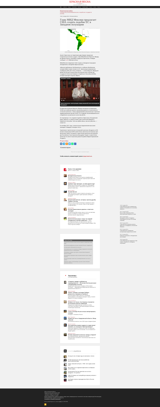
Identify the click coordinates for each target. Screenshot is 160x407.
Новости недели (71, 182)
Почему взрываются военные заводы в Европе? (82, 335)
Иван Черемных (71, 317)
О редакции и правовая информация (52, 399)
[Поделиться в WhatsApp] (72, 144)
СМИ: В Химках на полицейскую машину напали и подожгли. (82, 376)
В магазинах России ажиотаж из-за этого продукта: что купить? (79, 372)
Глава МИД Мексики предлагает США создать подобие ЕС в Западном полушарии (128, 242)
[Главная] (80, 3)
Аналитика (74, 7)
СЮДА (60, 401)
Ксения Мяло (71, 208)
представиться (87, 156)
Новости (65, 7)
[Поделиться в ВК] (61, 144)
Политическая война (66, 11)
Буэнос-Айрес (64, 140)
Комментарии (85, 7)
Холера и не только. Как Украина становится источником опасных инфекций (81, 302)
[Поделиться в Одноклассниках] (67, 144)
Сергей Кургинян (72, 174)
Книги (95, 7)
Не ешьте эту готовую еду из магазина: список (81, 356)
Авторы (79, 7)
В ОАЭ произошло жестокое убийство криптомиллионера (78, 360)
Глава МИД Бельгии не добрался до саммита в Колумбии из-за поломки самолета (128, 208)
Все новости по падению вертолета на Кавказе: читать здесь (81, 368)
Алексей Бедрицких (72, 310)
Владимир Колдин (72, 198)
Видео (69, 7)
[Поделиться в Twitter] (69, 144)
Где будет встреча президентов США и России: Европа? (81, 379)
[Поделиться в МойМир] (75, 144)
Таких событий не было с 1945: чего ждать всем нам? (81, 364)
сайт (67, 60)
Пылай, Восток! (72, 192)
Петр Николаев (71, 291)
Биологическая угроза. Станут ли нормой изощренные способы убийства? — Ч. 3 (80, 219)
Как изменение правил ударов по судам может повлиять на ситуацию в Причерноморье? (82, 326)
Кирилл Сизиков (71, 324)
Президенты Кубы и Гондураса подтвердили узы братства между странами (128, 219)
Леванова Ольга (71, 333)
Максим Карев (71, 190)
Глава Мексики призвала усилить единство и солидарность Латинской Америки (128, 225)
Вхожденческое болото (75, 176)
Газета (90, 7)
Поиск (98, 7)
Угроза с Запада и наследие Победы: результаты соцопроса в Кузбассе (78, 293)
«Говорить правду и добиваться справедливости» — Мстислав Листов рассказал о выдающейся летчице (82, 283)
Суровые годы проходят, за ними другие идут (81, 184)
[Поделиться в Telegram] (64, 144)
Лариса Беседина (72, 217)
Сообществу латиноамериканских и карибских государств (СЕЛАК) (76, 13)
